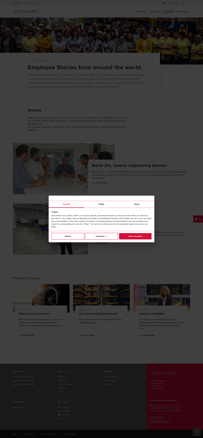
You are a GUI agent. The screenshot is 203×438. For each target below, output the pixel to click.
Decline (68, 236)
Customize (100, 236)
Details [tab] (101, 204)
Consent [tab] (66, 204)
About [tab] (136, 204)
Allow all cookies (135, 236)
